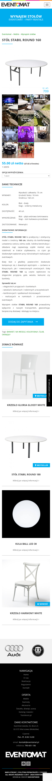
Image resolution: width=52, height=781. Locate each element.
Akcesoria (26, 705)
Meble (16, 34)
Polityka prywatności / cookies (32, 772)
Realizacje (26, 681)
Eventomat (6, 34)
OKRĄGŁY (6, 334)
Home (26, 674)
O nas (26, 678)
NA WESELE (20, 331)
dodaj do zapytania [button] (20, 321)
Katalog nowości (26, 712)
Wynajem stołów (28, 34)
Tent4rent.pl (26, 715)
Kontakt (26, 688)
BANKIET (11, 331)
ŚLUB (41, 331)
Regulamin (26, 684)
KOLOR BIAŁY (32, 331)
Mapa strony (11, 772)
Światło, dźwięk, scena (26, 708)
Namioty (26, 702)
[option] (14, 650)
